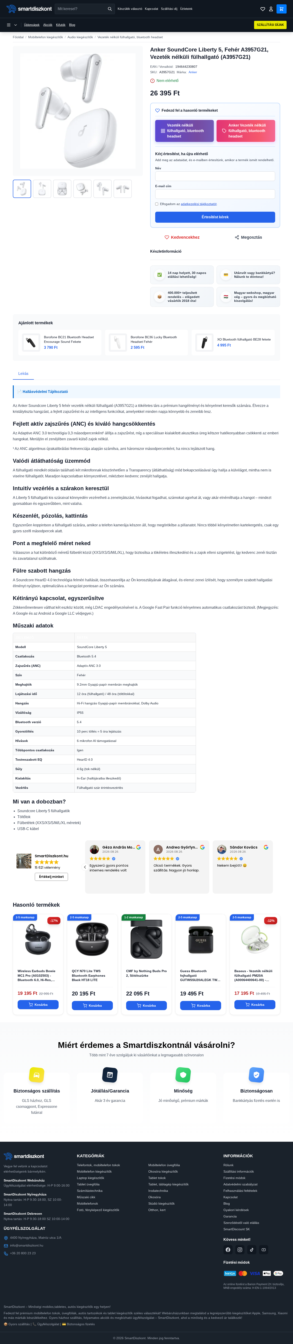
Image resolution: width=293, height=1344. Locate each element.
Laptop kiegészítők (90, 1178)
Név (158, 168)
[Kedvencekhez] (55, 957)
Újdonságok (32, 25)
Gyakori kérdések (236, 1210)
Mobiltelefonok (87, 1203)
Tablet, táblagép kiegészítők (168, 1184)
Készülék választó (130, 9)
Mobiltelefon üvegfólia (164, 1165)
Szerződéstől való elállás (241, 1223)
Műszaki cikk (86, 1197)
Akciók (47, 25)
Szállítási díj (169, 9)
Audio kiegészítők (80, 37)
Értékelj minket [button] (51, 876)
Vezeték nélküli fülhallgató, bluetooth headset (130, 37)
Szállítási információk (238, 1171)
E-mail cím (163, 186)
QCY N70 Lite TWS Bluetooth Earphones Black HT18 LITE (88, 975)
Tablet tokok (157, 1178)
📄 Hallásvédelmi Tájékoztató (42, 392)
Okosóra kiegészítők (163, 1171)
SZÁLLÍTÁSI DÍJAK (270, 25)
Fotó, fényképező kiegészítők (98, 1210)
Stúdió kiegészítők (161, 1203)
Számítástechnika (90, 1191)
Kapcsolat (151, 9)
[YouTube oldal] (263, 1249)
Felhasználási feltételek (240, 1191)
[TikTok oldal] (251, 1249)
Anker (193, 72)
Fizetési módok (234, 1178)
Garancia (230, 1216)
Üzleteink (186, 9)
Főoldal (18, 37)
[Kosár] (282, 9)
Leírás (23, 374)
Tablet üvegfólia (88, 1184)
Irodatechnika (158, 1191)
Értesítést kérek (215, 217)
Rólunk (228, 1165)
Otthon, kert (156, 1210)
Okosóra (154, 1197)
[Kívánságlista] (263, 9)
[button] (85, 867)
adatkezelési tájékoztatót (199, 204)
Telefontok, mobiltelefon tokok (98, 1165)
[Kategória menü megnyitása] (11, 25)
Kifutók (60, 25)
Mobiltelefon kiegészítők (45, 37)
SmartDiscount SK (236, 1229)
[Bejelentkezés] (271, 9)
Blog (72, 25)
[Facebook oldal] (228, 1249)
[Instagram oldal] (239, 1249)
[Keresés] (110, 9)
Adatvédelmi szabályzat (240, 1184)
